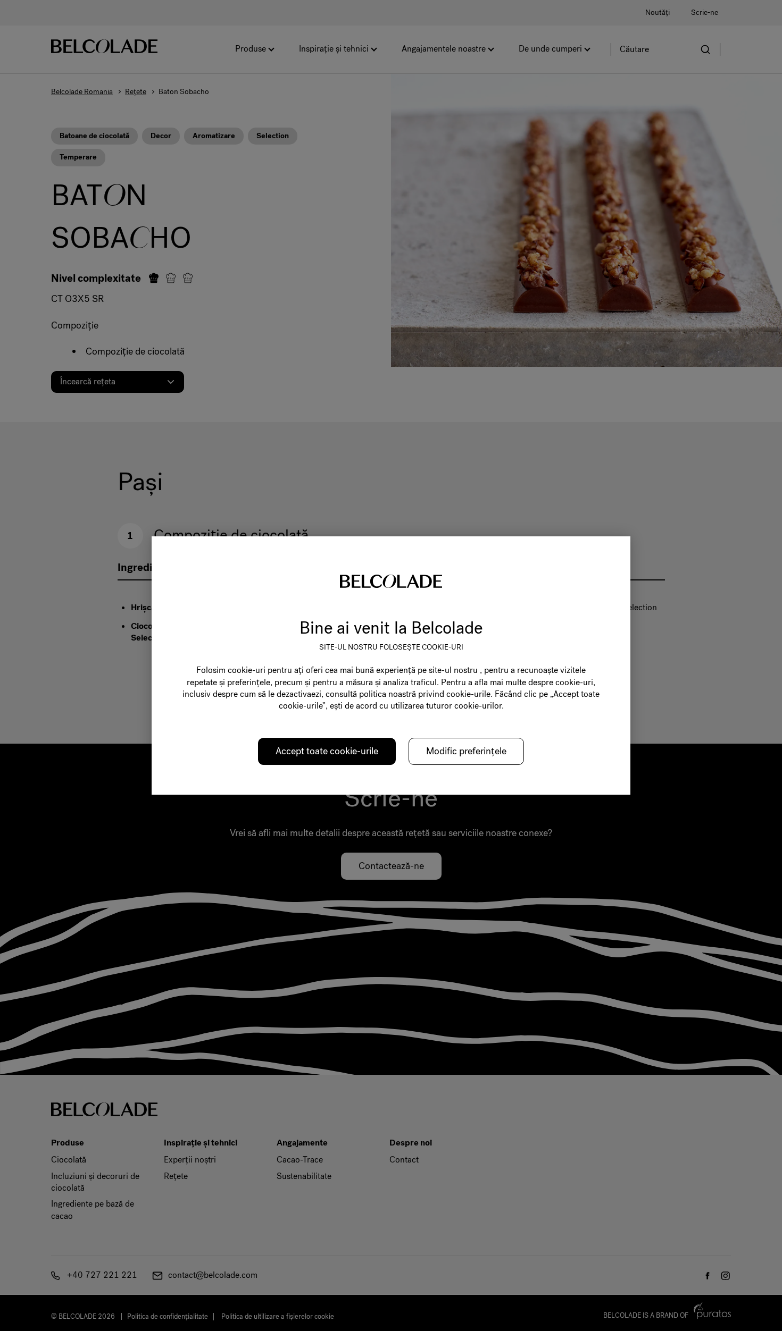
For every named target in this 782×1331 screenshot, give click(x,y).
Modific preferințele (466, 751)
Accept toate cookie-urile (327, 751)
